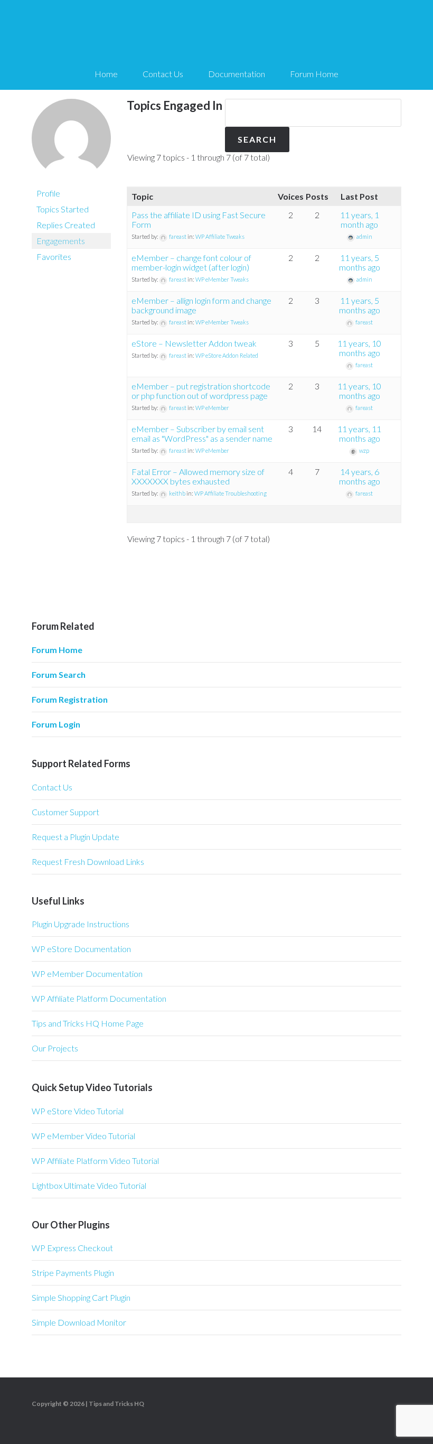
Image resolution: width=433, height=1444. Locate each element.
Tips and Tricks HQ (116, 1404)
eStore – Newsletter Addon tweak (194, 343)
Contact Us (52, 787)
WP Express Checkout (72, 1248)
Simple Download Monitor (79, 1322)
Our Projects (55, 1048)
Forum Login (56, 724)
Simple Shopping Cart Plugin (81, 1297)
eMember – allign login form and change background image (201, 305)
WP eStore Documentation (81, 949)
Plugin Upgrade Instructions (80, 924)
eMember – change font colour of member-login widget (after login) (191, 262)
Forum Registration (70, 699)
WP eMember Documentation (87, 973)
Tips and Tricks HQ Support (216, 32)
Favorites (53, 256)
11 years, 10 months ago (359, 348)
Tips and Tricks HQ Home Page (88, 1023)
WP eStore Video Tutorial (78, 1111)
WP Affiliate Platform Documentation (99, 998)
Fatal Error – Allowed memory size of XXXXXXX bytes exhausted (198, 476)
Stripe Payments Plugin (73, 1273)
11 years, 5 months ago (359, 262)
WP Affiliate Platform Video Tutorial (95, 1161)
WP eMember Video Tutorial (83, 1136)
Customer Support (65, 812)
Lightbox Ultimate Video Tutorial (89, 1185)
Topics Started (62, 209)
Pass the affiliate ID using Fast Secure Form (198, 219)
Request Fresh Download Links (88, 861)
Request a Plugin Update (75, 837)
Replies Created (65, 225)
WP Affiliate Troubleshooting (230, 493)
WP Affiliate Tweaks (219, 236)
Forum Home (57, 650)
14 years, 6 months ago (359, 476)
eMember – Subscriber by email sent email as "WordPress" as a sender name (201, 433)
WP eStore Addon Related (226, 355)
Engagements (60, 241)
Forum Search (59, 674)
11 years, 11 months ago (359, 433)
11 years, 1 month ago (359, 219)
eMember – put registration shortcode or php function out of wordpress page (200, 390)
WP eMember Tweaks (222, 279)
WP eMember (212, 407)
